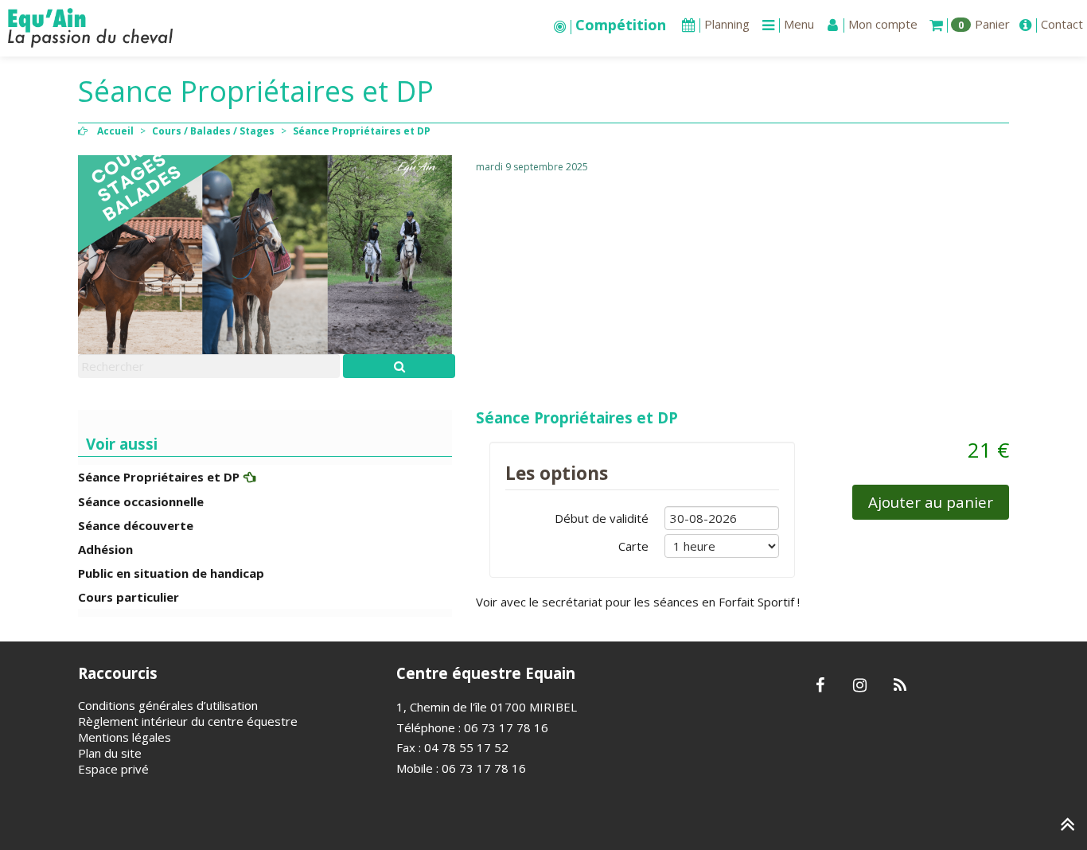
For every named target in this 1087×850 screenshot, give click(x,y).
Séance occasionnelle (141, 501)
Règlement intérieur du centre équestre (188, 721)
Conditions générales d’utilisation (168, 705)
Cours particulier (128, 597)
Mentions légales (124, 737)
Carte (633, 546)
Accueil (115, 131)
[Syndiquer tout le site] (899, 686)
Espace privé (113, 769)
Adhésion (105, 549)
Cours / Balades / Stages (213, 131)
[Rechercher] (399, 366)
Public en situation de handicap (171, 573)
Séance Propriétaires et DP (577, 417)
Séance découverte (135, 525)
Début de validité (602, 518)
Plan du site (110, 753)
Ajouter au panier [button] (930, 502)
